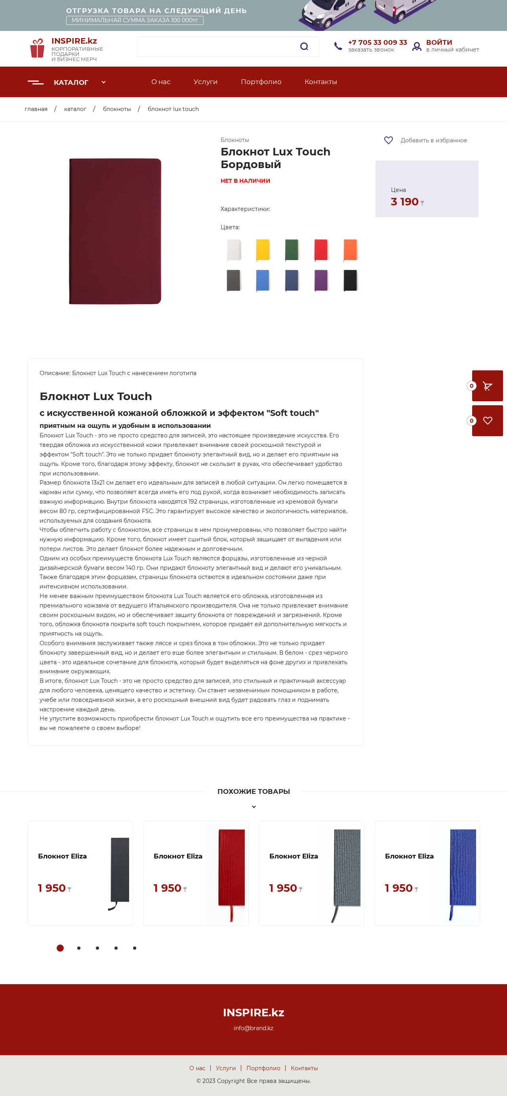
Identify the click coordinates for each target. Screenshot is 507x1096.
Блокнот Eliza (62, 856)
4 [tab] (117, 949)
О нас (161, 82)
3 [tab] (98, 949)
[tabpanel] (80, 873)
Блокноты (117, 109)
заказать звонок (371, 49)
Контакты (321, 82)
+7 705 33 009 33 (377, 42)
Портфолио (261, 82)
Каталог (71, 82)
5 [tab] (135, 949)
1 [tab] (60, 949)
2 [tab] (79, 949)
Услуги (206, 82)
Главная (36, 109)
